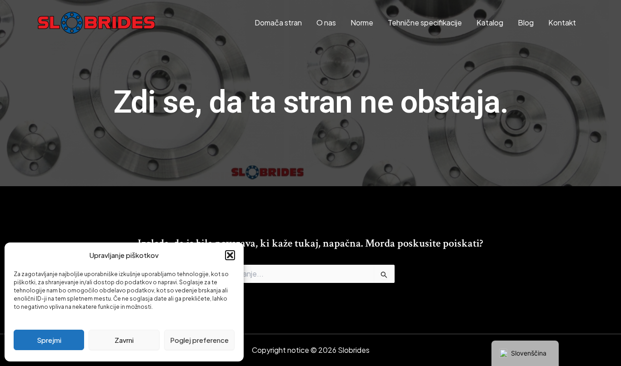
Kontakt (562, 22)
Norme (362, 22)
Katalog (489, 22)
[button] (230, 255)
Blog (526, 22)
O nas (326, 22)
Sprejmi (49, 340)
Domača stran (278, 22)
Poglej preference (199, 340)
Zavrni (124, 340)
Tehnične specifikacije (425, 22)
